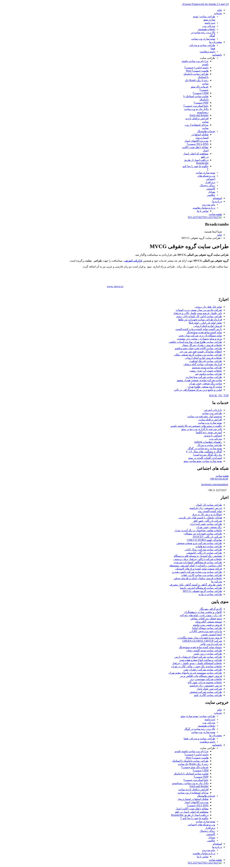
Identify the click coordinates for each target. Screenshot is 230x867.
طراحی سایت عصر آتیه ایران (206, 524)
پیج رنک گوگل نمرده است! (207, 454)
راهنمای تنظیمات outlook (208, 441)
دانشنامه (217, 54)
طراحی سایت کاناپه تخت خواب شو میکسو (198, 348)
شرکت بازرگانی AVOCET (207, 536)
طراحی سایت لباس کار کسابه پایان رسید (199, 316)
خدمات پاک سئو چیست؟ (194, 767)
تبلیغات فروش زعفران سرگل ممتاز (202, 345)
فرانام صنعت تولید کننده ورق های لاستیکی (198, 568)
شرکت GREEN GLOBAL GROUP (202, 640)
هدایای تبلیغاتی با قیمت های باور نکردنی (200, 517)
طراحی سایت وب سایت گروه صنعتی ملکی (198, 354)
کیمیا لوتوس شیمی (211, 634)
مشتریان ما (215, 42)
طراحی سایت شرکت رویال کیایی (203, 549)
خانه (219, 10)
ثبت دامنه (210, 22)
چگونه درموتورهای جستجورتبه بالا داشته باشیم (196, 426)
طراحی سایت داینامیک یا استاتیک (190, 760)
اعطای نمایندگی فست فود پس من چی (200, 351)
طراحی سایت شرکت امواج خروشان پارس (198, 656)
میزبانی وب (208, 26)
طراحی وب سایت (212, 413)
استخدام (217, 198)
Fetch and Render (199, 115)
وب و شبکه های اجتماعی (201, 824)
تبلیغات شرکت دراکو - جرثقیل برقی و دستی (197, 559)
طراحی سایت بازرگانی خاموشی (204, 552)
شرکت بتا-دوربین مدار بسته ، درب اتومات (199, 310)
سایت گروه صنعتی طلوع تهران (205, 386)
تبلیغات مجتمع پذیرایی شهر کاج (205, 682)
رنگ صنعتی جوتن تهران (209, 527)
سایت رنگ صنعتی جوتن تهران (205, 383)
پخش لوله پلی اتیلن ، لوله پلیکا (205, 322)
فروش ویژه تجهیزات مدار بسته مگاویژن (199, 637)
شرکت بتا (216, 581)
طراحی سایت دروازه (210, 594)
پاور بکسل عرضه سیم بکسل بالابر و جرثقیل (197, 313)
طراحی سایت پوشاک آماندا (207, 628)
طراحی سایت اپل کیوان (209, 504)
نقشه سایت (215, 214)
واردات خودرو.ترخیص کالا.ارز (205, 631)
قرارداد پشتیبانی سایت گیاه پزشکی (202, 364)
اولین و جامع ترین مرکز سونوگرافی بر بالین (198, 389)
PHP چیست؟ (201, 102)
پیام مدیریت (208, 204)
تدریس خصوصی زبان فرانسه (206, 508)
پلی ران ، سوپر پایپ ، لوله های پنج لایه (201, 615)
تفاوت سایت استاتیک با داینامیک (191, 773)
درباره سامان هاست (204, 207)
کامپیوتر (210, 188)
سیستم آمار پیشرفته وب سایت (204, 416)
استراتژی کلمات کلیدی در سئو (205, 457)
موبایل (211, 191)
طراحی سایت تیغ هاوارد (208, 546)
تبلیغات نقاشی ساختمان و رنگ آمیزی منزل (198, 530)
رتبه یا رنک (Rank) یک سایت (193, 764)
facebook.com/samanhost (214, 484)
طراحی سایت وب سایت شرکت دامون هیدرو (197, 571)
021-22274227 (196, 217)
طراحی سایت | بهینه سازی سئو (198, 716)
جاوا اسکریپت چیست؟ (195, 105)
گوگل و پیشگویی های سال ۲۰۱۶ (204, 451)
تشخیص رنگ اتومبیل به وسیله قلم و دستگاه (198, 555)
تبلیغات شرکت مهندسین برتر (206, 679)
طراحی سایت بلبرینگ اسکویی (205, 361)
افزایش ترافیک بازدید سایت (193, 789)
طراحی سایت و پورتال (209, 445)
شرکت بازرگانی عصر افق (207, 520)
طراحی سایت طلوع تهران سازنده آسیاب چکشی (195, 341)
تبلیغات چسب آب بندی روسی (205, 370)
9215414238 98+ (219, 478)
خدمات (218, 13)
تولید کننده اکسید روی (210, 511)
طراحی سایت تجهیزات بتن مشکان (203, 533)
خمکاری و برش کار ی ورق (207, 514)
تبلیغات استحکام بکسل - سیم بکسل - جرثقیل (197, 663)
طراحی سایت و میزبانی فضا (199, 738)
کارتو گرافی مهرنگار (210, 608)
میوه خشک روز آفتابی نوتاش (206, 618)
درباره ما (217, 201)
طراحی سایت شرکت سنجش (205, 691)
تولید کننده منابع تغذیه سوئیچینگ (204, 332)
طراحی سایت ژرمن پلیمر (208, 653)
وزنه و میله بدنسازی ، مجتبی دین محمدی (199, 338)
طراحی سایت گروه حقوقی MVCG (202, 591)
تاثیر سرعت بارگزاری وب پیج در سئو (201, 429)
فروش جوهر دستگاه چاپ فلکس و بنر (201, 676)
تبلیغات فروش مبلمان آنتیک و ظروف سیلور (198, 578)
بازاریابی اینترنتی (133, 260)
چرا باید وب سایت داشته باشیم (191, 751)
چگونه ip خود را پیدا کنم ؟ (194, 818)
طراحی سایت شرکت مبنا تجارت (204, 377)
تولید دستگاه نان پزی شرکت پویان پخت (200, 335)
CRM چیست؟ (200, 93)
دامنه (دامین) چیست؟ (196, 67)
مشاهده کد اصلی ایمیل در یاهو (191, 811)
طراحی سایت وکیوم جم (208, 373)
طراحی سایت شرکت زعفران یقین (202, 669)
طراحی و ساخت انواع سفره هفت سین (200, 660)
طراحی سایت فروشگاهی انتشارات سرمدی (198, 562)
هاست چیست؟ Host (197, 70)
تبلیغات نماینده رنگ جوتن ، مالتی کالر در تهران (196, 666)
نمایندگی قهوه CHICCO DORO (204, 539)
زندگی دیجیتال (207, 185)
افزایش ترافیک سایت (210, 419)
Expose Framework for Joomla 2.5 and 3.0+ (205, 4)
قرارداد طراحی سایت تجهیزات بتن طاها (200, 319)
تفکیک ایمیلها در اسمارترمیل (192, 799)
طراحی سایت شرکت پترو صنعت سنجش (199, 543)
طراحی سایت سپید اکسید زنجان (204, 650)
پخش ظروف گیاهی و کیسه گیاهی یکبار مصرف (196, 584)
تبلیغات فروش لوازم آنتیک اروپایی (203, 357)
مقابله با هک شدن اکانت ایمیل (192, 808)
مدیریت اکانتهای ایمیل (196, 140)
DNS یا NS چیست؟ (197, 144)
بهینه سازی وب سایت (203, 38)
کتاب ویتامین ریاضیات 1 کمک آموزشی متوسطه (195, 565)
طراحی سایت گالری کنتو (208, 695)
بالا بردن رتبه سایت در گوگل (199, 728)
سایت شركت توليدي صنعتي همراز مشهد (199, 380)
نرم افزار (210, 182)
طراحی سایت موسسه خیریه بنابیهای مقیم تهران (195, 672)
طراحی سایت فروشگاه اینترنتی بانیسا (201, 587)
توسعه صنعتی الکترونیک (208, 621)
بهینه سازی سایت (205, 172)
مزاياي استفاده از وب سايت (193, 792)
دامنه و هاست (207, 51)
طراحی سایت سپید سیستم (207, 367)
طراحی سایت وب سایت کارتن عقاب (201, 575)
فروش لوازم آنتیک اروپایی (207, 325)
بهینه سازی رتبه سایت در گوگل (205, 448)
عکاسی (211, 195)
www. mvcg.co (115, 286)
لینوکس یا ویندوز (213, 435)
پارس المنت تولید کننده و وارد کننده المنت (198, 329)
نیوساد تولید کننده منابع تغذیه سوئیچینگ (200, 647)
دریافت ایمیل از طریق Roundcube (196, 161)
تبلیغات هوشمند (206, 29)
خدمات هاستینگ (206, 131)
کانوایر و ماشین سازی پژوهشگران (203, 612)
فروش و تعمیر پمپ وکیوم (207, 624)
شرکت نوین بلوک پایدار (209, 688)
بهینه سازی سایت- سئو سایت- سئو (203, 461)
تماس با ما (202, 210)
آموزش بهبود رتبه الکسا (209, 432)
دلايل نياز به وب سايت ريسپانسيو (190, 783)
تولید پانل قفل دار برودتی (208, 306)
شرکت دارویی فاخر (211, 644)
